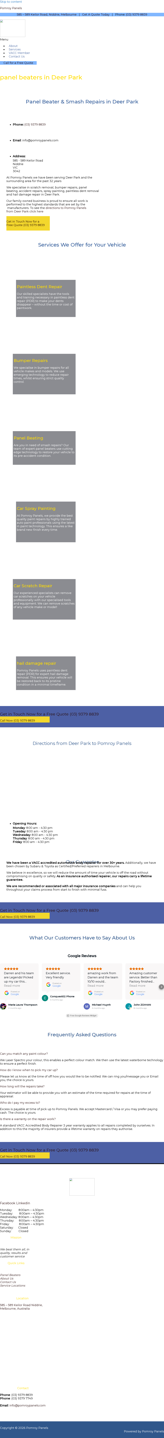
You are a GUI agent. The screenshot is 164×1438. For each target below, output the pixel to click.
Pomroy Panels (11, 8)
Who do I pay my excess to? (20, 1103)
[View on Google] (3, 1006)
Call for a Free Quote (18, 63)
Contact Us (17, 56)
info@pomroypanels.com (27, 1405)
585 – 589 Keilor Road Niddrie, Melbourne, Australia (21, 1306)
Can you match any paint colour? (24, 1054)
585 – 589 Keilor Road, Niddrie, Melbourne (47, 14)
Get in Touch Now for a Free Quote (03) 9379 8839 (25, 223)
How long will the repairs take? (22, 1086)
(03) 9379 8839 (136, 14)
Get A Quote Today (96, 14)
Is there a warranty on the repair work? (28, 1119)
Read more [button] (12, 985)
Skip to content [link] (11, 2)
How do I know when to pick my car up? (29, 1070)
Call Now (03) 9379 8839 (17, 720)
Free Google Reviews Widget (83, 1016)
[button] (48, 39)
